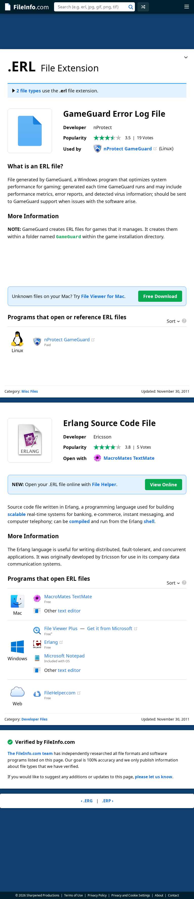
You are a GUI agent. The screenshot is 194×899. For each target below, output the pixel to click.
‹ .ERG (87, 801)
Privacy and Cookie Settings (130, 895)
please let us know (153, 777)
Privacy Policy (97, 895)
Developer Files (34, 719)
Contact (173, 895)
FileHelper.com (60, 693)
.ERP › (107, 801)
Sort (171, 321)
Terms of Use (73, 895)
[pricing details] (183, 321)
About (159, 895)
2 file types (28, 91)
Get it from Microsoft (109, 628)
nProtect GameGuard (128, 149)
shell (149, 521)
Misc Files (29, 391)
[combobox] (94, 6)
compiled (79, 521)
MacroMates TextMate (129, 458)
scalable (17, 514)
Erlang (51, 642)
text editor (69, 611)
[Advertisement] (97, 31)
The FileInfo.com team (30, 753)
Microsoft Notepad (64, 656)
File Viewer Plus (61, 628)
